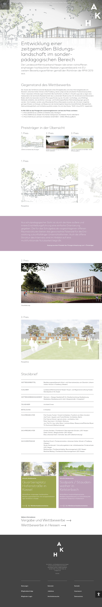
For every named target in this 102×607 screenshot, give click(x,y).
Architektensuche (53, 596)
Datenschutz (78, 596)
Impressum (78, 591)
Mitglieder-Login (26, 596)
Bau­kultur (29, 2)
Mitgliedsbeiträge (27, 591)
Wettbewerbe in (40, 525)
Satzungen (24, 586)
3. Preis (3, 24)
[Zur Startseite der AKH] (57, 549)
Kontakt (77, 586)
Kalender (51, 586)
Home (23, 2)
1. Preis (3, 19)
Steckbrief (4, 27)
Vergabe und (43, 520)
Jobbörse (51, 591)
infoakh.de (57, 570)
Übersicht (4, 16)
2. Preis (3, 22)
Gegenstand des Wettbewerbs (6, 12)
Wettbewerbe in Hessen (42, 2)
